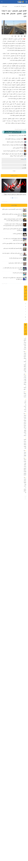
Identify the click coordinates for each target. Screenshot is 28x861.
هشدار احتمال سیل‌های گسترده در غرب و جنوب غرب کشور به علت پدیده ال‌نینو (13, 239)
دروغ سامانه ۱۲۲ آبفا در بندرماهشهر (24, 394)
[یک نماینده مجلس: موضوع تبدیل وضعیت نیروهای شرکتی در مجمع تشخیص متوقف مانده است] (24, 220)
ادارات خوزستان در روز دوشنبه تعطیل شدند (14, 139)
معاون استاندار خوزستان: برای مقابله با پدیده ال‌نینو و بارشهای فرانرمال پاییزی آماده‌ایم (24, 466)
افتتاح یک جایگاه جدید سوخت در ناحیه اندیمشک (12, 145)
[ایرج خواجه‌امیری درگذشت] (24, 234)
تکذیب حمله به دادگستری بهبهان (24, 453)
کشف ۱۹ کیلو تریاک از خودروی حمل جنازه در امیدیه (24, 344)
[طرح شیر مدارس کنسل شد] (24, 273)
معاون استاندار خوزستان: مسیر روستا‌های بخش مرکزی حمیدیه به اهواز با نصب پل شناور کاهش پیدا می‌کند (24, 424)
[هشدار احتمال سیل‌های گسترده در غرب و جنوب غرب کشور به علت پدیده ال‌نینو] (24, 239)
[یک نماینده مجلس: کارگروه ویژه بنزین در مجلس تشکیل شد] (24, 210)
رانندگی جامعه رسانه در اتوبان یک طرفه (15, 142)
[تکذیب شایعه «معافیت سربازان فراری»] (24, 264)
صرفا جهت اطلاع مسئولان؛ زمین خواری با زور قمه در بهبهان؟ (15, 194)
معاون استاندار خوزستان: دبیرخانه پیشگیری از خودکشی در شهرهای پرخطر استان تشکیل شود (24, 361)
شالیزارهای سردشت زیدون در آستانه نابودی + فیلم (24, 444)
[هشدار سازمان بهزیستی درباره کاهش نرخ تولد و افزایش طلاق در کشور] (24, 215)
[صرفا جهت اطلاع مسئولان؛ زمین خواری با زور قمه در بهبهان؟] (14, 186)
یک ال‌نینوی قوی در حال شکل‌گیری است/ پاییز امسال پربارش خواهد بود (13, 278)
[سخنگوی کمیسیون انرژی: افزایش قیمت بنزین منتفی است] (24, 249)
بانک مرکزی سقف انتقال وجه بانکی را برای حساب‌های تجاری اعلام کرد (13, 229)
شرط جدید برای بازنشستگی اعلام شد (16, 258)
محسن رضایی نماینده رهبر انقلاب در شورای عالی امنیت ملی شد (12, 254)
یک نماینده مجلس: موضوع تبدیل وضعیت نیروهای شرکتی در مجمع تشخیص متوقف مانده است (13, 219)
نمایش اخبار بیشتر (25, 497)
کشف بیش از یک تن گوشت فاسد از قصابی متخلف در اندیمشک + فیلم (24, 381)
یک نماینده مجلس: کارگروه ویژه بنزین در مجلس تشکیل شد (24, 485)
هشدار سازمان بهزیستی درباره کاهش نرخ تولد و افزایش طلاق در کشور (12, 215)
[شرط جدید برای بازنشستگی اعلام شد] (24, 259)
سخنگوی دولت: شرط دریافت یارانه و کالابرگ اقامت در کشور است (13, 268)
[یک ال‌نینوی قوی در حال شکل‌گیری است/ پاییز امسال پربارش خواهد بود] (24, 278)
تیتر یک (16, 129)
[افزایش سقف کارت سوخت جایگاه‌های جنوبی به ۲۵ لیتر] (24, 244)
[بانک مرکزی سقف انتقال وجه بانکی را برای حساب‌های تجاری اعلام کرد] (24, 229)
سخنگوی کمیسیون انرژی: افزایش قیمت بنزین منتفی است (13, 249)
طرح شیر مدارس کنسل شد (18, 272)
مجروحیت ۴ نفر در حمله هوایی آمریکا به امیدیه (13, 151)
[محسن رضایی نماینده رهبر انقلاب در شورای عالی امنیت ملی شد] (24, 254)
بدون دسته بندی (22, 129)
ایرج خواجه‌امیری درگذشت (18, 233)
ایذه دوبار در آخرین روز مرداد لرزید (25, 406)
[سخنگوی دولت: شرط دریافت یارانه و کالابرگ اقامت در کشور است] (24, 268)
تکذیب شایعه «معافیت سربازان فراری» (15, 263)
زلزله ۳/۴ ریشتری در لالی (18, 148)
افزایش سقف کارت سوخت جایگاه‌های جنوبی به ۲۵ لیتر (13, 243)
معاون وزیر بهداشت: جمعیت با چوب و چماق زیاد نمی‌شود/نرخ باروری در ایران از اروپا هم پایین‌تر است (13, 224)
